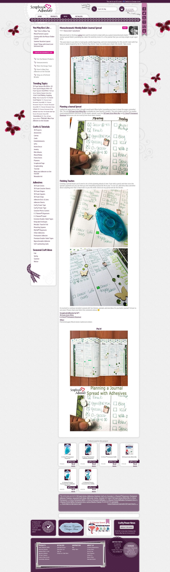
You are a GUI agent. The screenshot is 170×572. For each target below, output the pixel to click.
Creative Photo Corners (41, 210)
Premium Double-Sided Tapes (43, 238)
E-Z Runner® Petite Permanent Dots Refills (88, 483)
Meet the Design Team (44, 66)
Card (35, 95)
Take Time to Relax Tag (42, 31)
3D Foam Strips (39, 197)
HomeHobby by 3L (38, 116)
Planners (37, 160)
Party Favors (38, 157)
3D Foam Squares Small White (42, 89)
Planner (98, 502)
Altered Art (37, 133)
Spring (36, 256)
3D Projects (38, 130)
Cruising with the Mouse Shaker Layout (44, 37)
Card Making (41, 95)
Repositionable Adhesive (42, 241)
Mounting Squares (40, 227)
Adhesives (37, 182)
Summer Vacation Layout (42, 41)
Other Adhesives (39, 233)
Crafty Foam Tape (40, 205)
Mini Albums (38, 152)
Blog (65, 16)
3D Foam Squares (39, 194)
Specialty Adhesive (43, 553)
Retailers (79, 16)
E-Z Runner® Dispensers (41, 213)
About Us (110, 4)
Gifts (35, 144)
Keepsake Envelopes (40, 222)
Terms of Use (127, 4)
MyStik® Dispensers (40, 230)
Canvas (36, 135)
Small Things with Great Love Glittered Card (43, 45)
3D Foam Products (43, 555)
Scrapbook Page (39, 163)
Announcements (42, 62)
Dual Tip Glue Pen (41, 98)
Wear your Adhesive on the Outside (42, 172)
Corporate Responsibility (93, 547)
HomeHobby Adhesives (44, 559)
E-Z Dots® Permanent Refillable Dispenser (88, 457)
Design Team (75, 549)
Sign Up (59, 551)
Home (40, 16)
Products (54, 16)
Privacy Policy (118, 4)
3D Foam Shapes (39, 191)
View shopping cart (129, 11)
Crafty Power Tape (40, 208)
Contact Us (89, 555)
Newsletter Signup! (127, 527)
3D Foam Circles (39, 186)
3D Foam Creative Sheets (42, 188)
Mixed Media (38, 155)
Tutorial (44, 118)
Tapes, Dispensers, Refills (44, 547)
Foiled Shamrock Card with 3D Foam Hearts (123, 504)
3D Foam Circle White (67, 315)
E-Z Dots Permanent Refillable (96, 500)
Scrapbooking (38, 166)
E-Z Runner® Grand (40, 216)
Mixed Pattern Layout (41, 34)
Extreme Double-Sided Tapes (43, 219)
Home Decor (38, 146)
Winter (36, 261)
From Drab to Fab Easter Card (70, 504)
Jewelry (36, 149)
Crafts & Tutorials (41, 126)
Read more (73, 465)
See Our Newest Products (45, 59)
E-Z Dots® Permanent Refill (108, 457)
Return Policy (90, 557)
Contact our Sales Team (62, 553)
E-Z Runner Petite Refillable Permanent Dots (121, 500)
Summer (36, 259)
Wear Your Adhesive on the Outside (43, 119)
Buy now (72, 462)
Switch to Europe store (133, 1)
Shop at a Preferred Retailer (42, 76)
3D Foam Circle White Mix (77, 111)
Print (125, 28)
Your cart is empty (129, 9)
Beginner (97, 496)
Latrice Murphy (76, 31)
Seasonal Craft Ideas (42, 250)
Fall (35, 253)
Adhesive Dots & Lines (41, 199)
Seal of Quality (135, 4)
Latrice (80, 35)
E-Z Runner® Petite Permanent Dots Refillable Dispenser (67, 484)
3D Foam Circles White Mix (129, 457)
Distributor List (61, 549)
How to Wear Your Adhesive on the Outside (42, 70)
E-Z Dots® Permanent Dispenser (70, 317)
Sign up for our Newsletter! (43, 52)
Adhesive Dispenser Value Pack (44, 93)
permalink (115, 502)
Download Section (61, 547)
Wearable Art (38, 176)
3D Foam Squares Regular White (43, 87)
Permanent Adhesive (41, 235)
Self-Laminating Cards (41, 244)
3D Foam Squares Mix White (41, 86)
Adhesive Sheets (39, 202)
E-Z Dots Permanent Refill (76, 500)
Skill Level (90, 498)
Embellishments (39, 141)
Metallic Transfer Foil (41, 224)
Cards (35, 138)
